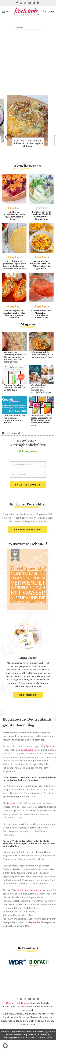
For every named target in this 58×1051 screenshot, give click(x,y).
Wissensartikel (28, 749)
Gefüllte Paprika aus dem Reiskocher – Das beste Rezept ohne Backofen (14, 314)
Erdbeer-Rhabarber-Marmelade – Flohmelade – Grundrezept (41, 314)
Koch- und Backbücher (30, 890)
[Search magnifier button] (40, 27)
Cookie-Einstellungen (17, 1003)
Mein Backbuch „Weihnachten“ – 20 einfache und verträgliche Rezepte (41, 388)
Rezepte (50, 746)
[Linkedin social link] (38, 2)
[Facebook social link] (17, 2)
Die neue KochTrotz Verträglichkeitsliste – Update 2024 (15, 387)
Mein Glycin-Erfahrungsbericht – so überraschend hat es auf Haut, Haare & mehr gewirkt (15, 357)
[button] (8, 137)
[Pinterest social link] (34, 2)
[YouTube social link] (29, 2)
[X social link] (21, 2)
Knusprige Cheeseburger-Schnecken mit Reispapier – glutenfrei (28, 143)
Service (5, 1031)
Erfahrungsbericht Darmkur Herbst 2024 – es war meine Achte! (42, 354)
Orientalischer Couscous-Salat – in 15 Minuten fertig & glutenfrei (41, 265)
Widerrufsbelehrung (16, 1034)
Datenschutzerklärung (36, 1031)
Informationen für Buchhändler (37, 1037)
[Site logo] (27, 11)
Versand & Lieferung (39, 1034)
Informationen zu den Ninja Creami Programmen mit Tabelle (14, 419)
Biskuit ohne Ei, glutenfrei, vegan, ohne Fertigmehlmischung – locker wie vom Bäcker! (14, 265)
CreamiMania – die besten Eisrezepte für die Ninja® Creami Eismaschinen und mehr (41, 420)
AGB (51, 1031)
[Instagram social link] (25, 2)
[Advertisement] (29, 57)
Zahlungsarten (11, 1037)
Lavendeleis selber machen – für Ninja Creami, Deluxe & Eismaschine (41, 215)
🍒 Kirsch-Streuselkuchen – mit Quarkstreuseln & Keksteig (14, 215)
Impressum (17, 1031)
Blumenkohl (35, 922)
